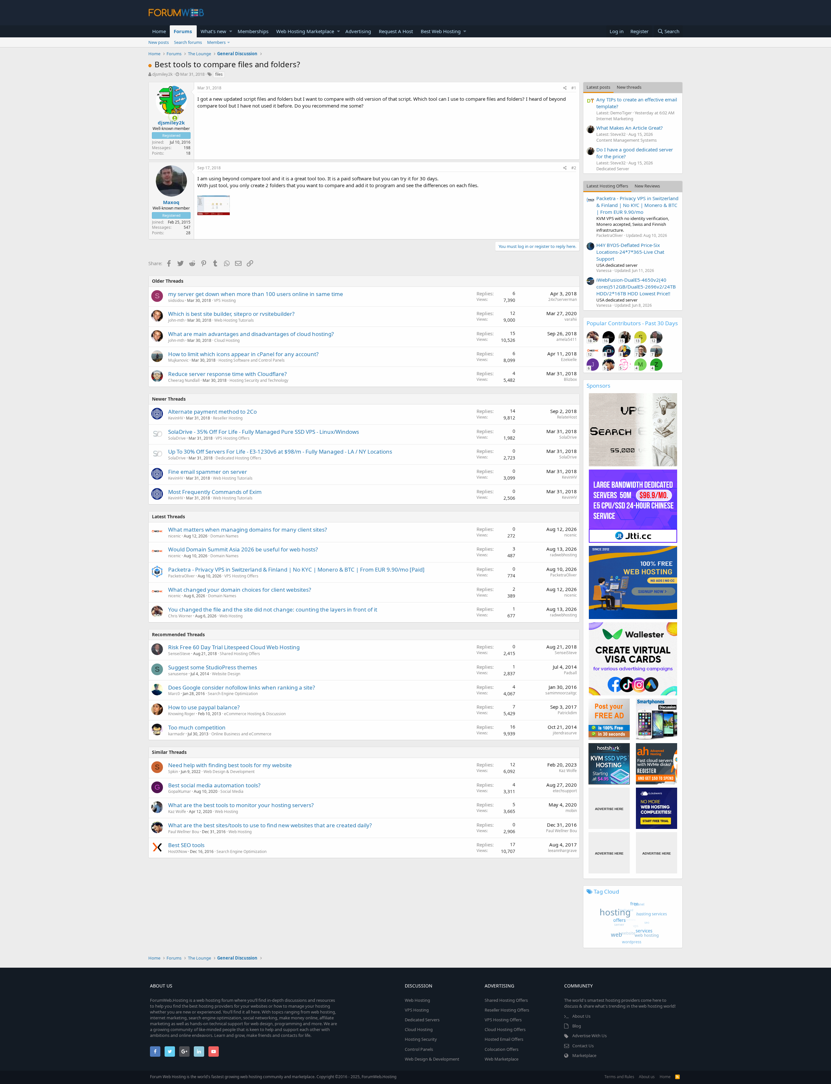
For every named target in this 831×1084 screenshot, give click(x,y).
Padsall (570, 673)
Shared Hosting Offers (240, 653)
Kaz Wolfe (568, 770)
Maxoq (171, 202)
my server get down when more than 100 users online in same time (255, 294)
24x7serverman (562, 299)
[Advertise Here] (609, 808)
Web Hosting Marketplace (305, 31)
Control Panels (419, 1049)
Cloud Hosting (227, 340)
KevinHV (175, 418)
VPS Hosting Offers (233, 438)
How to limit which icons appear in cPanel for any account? (243, 354)
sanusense (178, 674)
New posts (158, 42)
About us (647, 1076)
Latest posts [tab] (598, 87)
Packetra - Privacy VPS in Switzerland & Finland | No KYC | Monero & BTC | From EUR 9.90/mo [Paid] (296, 569)
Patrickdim (567, 713)
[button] (231, 31)
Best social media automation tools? (214, 785)
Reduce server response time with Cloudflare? (227, 374)
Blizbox (570, 379)
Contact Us (583, 1046)
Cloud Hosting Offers (505, 1029)
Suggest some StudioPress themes (212, 667)
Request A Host (396, 31)
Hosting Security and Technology (258, 380)
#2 (573, 168)
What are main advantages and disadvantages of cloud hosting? (251, 334)
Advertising (358, 31)
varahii (570, 319)
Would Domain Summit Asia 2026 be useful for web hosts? (243, 549)
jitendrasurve (565, 733)
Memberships (253, 31)
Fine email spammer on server (207, 471)
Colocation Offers (501, 1049)
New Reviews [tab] (647, 186)
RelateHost (567, 417)
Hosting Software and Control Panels (251, 360)
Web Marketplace (501, 1059)
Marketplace (584, 1055)
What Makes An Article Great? (629, 127)
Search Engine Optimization (233, 693)
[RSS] (677, 1076)
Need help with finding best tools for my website (230, 765)
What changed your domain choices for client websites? (239, 589)
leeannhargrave (562, 850)
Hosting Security (421, 1039)
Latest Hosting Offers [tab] (607, 186)
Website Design (226, 674)
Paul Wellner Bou (183, 831)
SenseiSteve (179, 653)
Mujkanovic (178, 360)
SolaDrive (177, 438)
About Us (581, 1016)
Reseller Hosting (227, 418)
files (219, 74)
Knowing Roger (181, 713)
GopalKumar (179, 791)
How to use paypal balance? (204, 707)
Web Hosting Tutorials (234, 320)
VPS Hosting (225, 300)
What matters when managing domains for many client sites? (247, 529)
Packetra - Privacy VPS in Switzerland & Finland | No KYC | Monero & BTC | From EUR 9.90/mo (637, 205)
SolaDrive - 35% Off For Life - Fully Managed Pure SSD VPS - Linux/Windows (263, 431)
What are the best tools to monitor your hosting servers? (241, 805)
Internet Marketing (614, 119)
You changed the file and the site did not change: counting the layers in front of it (272, 609)
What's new (213, 31)
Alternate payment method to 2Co (212, 411)
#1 (573, 88)
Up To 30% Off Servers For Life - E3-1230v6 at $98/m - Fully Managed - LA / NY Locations (280, 451)
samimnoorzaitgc (561, 693)
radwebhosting (563, 555)
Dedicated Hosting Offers (238, 458)
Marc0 (174, 693)
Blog (576, 1026)
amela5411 (566, 339)
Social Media (231, 791)
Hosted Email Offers (504, 1039)
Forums (183, 31)
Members (216, 42)
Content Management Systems (626, 140)
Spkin (173, 771)
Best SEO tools (186, 845)
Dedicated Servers (422, 1020)
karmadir (176, 734)
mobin (571, 810)
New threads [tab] (629, 87)
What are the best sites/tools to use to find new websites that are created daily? (270, 825)
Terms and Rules (619, 1076)
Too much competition (197, 727)
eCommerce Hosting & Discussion (255, 713)
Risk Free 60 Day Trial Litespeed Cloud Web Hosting (234, 647)
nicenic (174, 536)
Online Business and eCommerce (241, 734)
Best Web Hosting (441, 31)
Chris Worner (180, 616)
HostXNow (177, 851)
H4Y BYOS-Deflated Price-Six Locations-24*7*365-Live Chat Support (630, 252)
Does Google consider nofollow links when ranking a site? (241, 687)
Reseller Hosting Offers (507, 1010)
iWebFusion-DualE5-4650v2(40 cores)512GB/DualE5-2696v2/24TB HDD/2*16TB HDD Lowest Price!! (636, 287)
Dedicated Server (612, 169)
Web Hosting (230, 616)
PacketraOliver (181, 576)
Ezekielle (569, 359)
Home (159, 31)
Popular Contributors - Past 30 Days (632, 323)
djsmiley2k (162, 74)
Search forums (188, 42)
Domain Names (224, 536)
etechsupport (565, 791)
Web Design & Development (229, 771)
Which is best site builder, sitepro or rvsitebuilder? (231, 313)
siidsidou (176, 300)
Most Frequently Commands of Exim (215, 492)
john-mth (176, 320)
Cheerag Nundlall (184, 380)
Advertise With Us (589, 1036)
